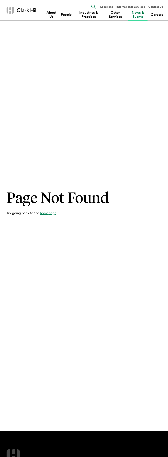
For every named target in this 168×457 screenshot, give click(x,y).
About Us (51, 14)
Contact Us (155, 7)
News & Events (138, 14)
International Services (130, 7)
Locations (106, 7)
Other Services (115, 14)
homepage (48, 213)
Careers (157, 14)
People (66, 14)
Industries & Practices (88, 14)
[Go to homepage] (22, 10)
